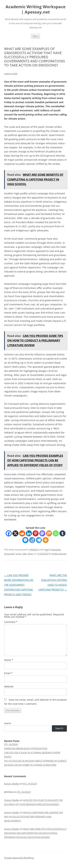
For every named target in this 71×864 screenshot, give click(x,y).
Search (7, 723)
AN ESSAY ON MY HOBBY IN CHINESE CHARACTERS (30, 764)
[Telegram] (39, 540)
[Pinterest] (36, 533)
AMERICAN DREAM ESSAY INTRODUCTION (25, 748)
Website (8, 686)
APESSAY (33, 549)
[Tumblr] (62, 533)
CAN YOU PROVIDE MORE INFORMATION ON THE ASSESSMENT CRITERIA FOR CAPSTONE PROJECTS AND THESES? (18, 585)
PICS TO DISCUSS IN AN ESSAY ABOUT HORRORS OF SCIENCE (35, 760)
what (30, 553)
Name (8, 660)
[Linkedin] (29, 533)
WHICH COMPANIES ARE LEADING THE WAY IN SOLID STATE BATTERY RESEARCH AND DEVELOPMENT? (33, 816)
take (24, 553)
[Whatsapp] (56, 533)
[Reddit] (22, 533)
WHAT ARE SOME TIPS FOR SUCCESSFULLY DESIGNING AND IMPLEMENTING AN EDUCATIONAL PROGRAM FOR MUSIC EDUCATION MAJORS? (35, 833)
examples (56, 549)
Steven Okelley (11, 783)
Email (8, 673)
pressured (9, 553)
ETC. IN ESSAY (11, 744)
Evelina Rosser (59, 553)
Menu (35, 36)
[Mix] (49, 533)
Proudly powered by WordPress (19, 857)
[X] (15, 533)
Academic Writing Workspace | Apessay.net (35, 9)
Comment (10, 622)
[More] (46, 540)
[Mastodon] (42, 533)
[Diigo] (32, 540)
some (18, 553)
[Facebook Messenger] (25, 540)
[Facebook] (9, 533)
